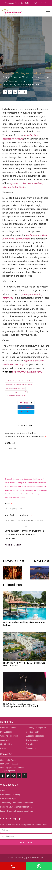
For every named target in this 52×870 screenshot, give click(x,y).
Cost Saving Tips (8, 799)
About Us (4, 740)
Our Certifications (8, 744)
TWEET (26, 411)
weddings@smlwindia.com (12, 767)
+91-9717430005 (7, 771)
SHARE (26, 407)
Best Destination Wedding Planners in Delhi (19, 381)
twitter (8, 775)
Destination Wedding (14, 73)
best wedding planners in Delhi (15, 388)
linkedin (19, 775)
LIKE (28, 403)
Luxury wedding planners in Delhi (16, 395)
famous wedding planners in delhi (16, 392)
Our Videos (31, 744)
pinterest (24, 775)
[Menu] (48, 10)
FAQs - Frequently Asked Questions (16, 811)
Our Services (32, 740)
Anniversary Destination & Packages (16, 803)
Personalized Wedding (10, 794)
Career (3, 748)
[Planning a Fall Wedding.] (37, 569)
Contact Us (31, 748)
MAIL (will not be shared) (18, 515)
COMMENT (10, 442)
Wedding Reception (9, 736)
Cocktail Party (32, 732)
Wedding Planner (35, 73)
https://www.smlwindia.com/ (27, 371)
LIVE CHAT (39, 866)
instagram (13, 775)
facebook (2, 775)
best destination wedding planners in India (19, 385)
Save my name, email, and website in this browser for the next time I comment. (24, 534)
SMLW (19, 84)
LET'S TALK (13, 866)
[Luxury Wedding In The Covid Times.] (14, 576)
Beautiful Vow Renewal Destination (16, 807)
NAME (8, 503)
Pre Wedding (6, 732)
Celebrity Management (36, 728)
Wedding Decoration (35, 736)
